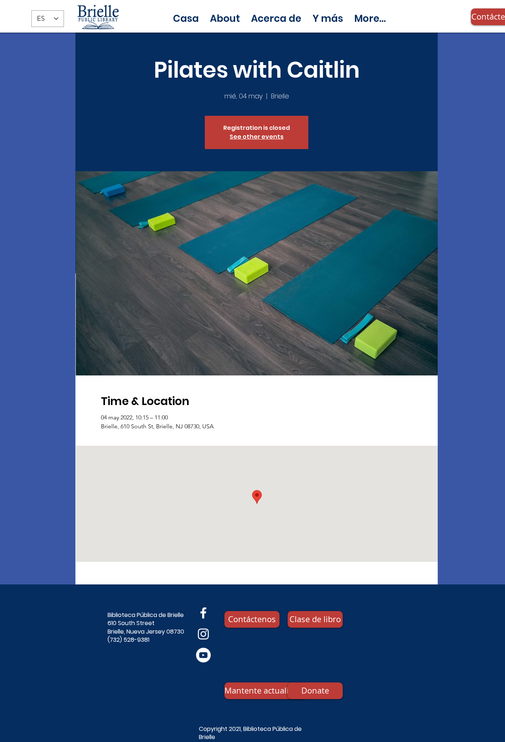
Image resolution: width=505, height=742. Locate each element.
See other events (257, 136)
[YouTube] (203, 655)
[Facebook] (203, 613)
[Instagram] (203, 634)
